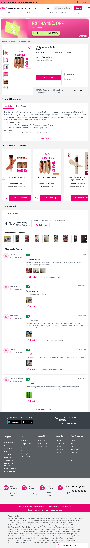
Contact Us (24, 440)
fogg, (41, 525)
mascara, (64, 523)
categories (11, 8)
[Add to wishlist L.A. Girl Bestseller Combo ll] (36, 198)
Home (4, 41)
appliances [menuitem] (22, 13)
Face (18, 41)
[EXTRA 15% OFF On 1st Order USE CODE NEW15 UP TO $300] (45, 28)
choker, (19, 529)
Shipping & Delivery (27, 454)
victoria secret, (23, 520)
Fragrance (74, 461)
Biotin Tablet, (60, 538)
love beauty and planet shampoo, (42, 520)
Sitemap (57, 455)
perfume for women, (69, 518)
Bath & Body (75, 449)
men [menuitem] (72, 13)
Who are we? (8, 442)
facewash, (30, 531)
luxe (26, 8)
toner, (24, 523)
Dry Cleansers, (46, 542)
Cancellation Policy (53, 506)
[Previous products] (3, 177)
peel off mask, (71, 531)
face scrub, (18, 534)
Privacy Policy (66, 506)
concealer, (35, 518)
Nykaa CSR (8, 457)
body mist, (55, 529)
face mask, (44, 518)
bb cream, (14, 520)
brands (20, 8)
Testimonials (8, 454)
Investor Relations (10, 468)
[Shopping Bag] (88, 8)
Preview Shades (20, 198)
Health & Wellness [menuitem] (62, 13)
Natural (73, 464)
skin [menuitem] (10, 13)
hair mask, (66, 520)
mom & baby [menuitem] (49, 13)
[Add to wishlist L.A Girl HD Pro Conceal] (5, 198)
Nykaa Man (58, 446)
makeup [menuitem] (4, 13)
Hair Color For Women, (35, 536)
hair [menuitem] (14, 13)
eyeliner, (59, 520)
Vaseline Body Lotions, (36, 538)
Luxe (72, 467)
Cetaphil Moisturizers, (51, 536)
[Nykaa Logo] (3, 7)
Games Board (42, 443)
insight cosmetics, (32, 527)
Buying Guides (42, 446)
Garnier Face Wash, (19, 536)
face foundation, (46, 527)
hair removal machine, (61, 527)
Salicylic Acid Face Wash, (25, 540)
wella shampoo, (65, 529)
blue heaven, (61, 531)
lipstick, (11, 518)
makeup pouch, (38, 529)
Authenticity (8, 448)
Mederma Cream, (45, 534)
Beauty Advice (46, 8)
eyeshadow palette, (34, 523)
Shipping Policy (39, 506)
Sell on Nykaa (25, 457)
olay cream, (33, 525)
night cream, (21, 531)
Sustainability (8, 460)
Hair (72, 446)
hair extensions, (23, 525)
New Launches (59, 443)
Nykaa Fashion (34, 8)
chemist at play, (55, 523)
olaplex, (48, 529)
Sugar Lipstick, (50, 538)
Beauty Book (42, 440)
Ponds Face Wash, (66, 536)
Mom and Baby (76, 455)
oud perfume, (28, 529)
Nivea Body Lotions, (20, 538)
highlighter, (18, 518)
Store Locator (25, 448)
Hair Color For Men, (33, 542)
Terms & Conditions (25, 506)
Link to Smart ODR (10, 471)
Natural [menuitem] (40, 13)
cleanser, (45, 523)
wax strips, (67, 525)
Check (83, 79)
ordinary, (18, 523)
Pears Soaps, (21, 542)
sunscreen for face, (18, 527)
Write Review (42, 225)
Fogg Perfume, (40, 540)
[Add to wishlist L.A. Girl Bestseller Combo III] (29, 47)
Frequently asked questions (26, 444)
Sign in (78, 8)
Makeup (12, 41)
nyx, (36, 531)
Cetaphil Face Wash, (30, 534)
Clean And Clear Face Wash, (56, 540)
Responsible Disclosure (8, 464)
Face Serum (56, 542)
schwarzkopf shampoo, (46, 531)
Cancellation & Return (28, 451)
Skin (72, 443)
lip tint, (46, 525)
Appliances (74, 452)
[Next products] (86, 177)
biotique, (51, 518)
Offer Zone (58, 440)
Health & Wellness (77, 458)
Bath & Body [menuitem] (31, 13)
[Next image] (8, 87)
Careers (7, 445)
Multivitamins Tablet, (58, 534)
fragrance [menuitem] (79, 13)
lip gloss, (58, 518)
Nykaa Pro (57, 452)
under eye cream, (55, 525)
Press (6, 451)
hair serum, (27, 518)
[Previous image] (4, 87)
